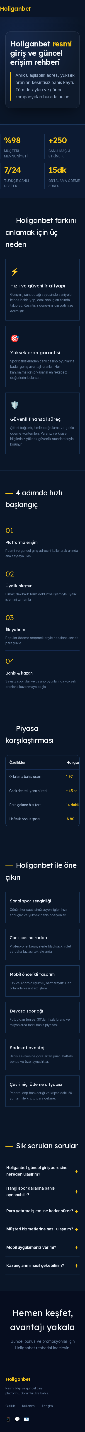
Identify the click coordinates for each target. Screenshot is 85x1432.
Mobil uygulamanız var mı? (31, 1247)
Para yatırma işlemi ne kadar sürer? (39, 1210)
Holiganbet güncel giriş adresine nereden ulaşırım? (37, 1170)
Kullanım (28, 1406)
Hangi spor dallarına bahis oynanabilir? (30, 1191)
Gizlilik (10, 1406)
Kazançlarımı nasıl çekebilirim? (35, 1265)
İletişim (47, 1406)
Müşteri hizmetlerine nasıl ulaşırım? (39, 1229)
